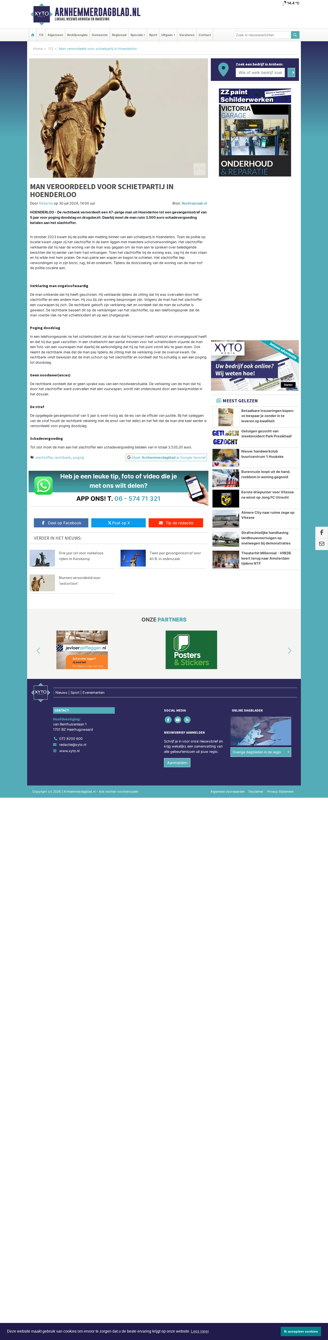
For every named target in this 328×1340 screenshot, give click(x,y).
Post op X (121, 522)
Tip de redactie (179, 522)
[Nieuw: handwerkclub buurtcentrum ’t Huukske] (225, 458)
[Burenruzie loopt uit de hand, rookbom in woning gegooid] (225, 478)
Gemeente (100, 35)
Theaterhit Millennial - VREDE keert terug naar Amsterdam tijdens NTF (266, 558)
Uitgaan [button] (167, 35)
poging (78, 457)
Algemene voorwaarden (228, 791)
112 (41, 35)
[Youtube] (178, 720)
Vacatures (186, 35)
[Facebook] (168, 720)
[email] (322, 544)
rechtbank (63, 457)
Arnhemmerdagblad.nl (97, 12)
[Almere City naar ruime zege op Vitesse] (225, 519)
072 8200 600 (71, 738)
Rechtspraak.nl (194, 203)
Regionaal (119, 35)
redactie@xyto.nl (72, 744)
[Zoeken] (295, 35)
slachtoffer (44, 457)
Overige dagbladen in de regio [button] (257, 752)
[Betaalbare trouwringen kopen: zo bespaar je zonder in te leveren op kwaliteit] (225, 417)
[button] (33, 651)
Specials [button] (136, 35)
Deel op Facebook (64, 522)
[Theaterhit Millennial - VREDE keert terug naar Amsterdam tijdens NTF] (225, 559)
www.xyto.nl (69, 751)
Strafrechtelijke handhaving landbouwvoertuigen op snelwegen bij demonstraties (266, 538)
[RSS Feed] (187, 720)
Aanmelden (177, 762)
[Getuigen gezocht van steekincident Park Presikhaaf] (225, 438)
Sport (153, 35)
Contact (205, 35)
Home (38, 49)
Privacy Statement (280, 791)
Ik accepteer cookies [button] (301, 1331)
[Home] (33, 35)
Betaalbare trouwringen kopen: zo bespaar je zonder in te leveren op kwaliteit (267, 416)
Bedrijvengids (77, 35)
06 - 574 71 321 (137, 498)
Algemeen (55, 35)
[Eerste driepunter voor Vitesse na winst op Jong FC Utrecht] (225, 498)
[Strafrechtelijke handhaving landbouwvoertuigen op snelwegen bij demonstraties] (225, 539)
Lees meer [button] (200, 1331)
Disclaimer (256, 791)
